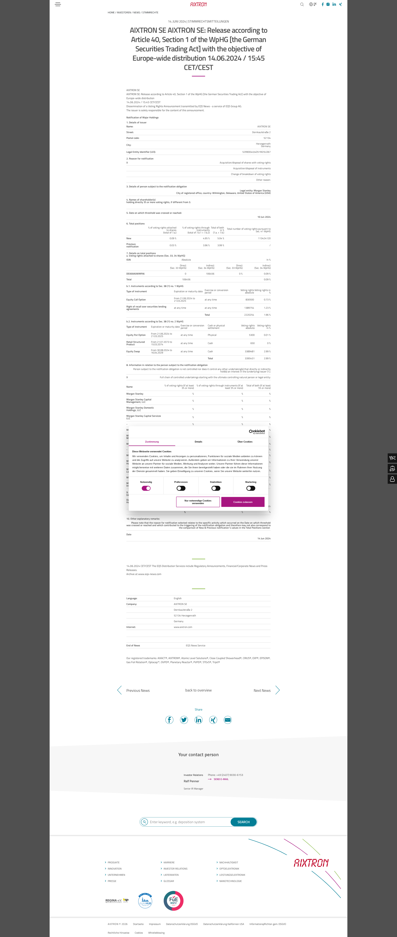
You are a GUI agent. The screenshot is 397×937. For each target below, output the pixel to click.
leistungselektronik (232, 875)
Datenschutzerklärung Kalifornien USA (223, 924)
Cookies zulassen (242, 502)
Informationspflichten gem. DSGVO (268, 924)
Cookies (139, 933)
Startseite (138, 924)
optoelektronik (229, 868)
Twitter (184, 720)
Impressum (155, 924)
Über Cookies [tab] (245, 441)
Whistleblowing (156, 933)
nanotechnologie (230, 881)
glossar (169, 881)
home (111, 12)
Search (244, 822)
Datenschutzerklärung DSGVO (182, 924)
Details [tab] (198, 441)
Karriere (169, 862)
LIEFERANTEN (171, 875)
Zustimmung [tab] (152, 441)
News (136, 12)
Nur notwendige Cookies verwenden (198, 502)
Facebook (169, 720)
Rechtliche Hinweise (118, 933)
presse (112, 881)
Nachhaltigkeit (228, 862)
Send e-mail (221, 779)
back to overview (198, 690)
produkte (114, 862)
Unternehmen (116, 875)
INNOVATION (115, 868)
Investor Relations (175, 868)
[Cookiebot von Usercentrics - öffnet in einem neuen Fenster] (251, 432)
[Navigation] (58, 4)
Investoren (124, 12)
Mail (227, 720)
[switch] (181, 488)
